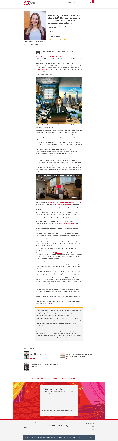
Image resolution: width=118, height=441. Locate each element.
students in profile (47, 378)
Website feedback (27, 428)
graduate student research (57, 378)
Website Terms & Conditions (75, 437)
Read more (32, 358)
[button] (51, 39)
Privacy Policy (26, 427)
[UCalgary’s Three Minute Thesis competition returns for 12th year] (27, 366)
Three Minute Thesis (28, 378)
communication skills (38, 378)
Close (90, 437)
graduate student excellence (70, 378)
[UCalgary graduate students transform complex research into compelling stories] (27, 355)
